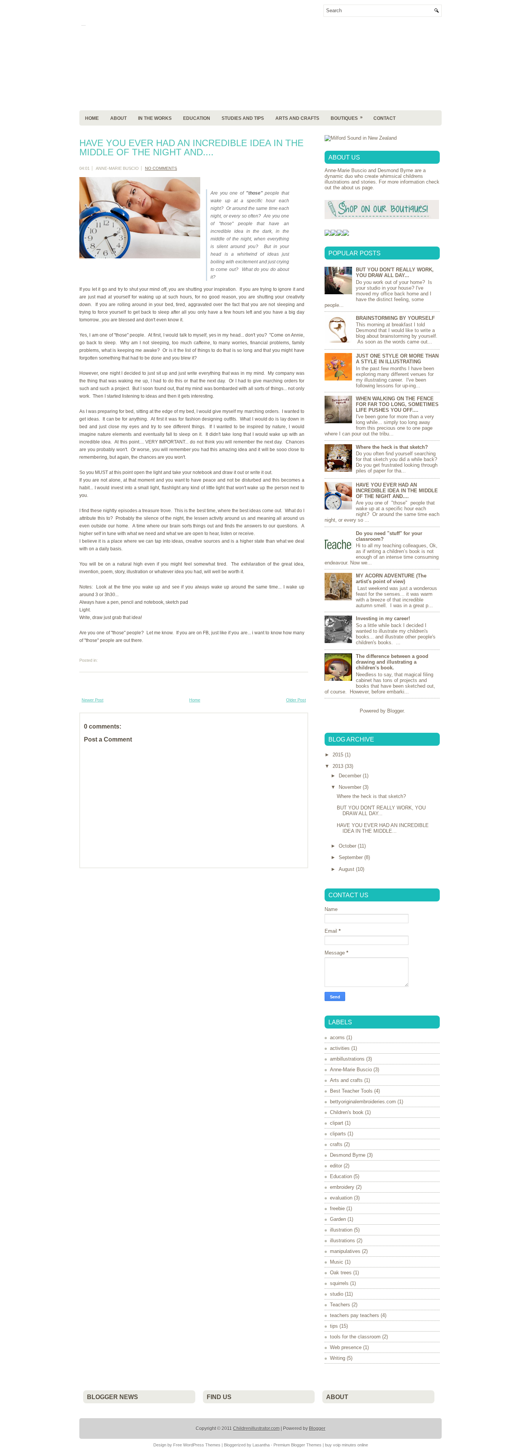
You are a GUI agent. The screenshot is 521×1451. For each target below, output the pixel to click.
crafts (336, 1144)
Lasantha (261, 1445)
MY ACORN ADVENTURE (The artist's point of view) (391, 578)
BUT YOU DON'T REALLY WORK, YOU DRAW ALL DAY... (395, 272)
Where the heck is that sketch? (392, 447)
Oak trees (341, 1272)
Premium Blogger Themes (297, 1445)
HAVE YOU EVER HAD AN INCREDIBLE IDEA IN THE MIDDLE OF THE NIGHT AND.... (191, 148)
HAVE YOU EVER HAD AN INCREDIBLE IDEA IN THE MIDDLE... (383, 828)
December (351, 776)
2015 (339, 755)
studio (336, 1294)
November (351, 787)
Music (336, 1262)
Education (196, 118)
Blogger (395, 711)
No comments (161, 168)
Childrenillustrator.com (256, 1428)
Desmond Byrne (347, 1155)
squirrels (339, 1283)
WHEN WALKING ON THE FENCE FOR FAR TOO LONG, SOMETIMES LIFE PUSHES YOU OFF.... (397, 404)
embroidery (342, 1187)
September (351, 857)
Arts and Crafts (297, 118)
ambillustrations (347, 1059)
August (347, 869)
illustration (341, 1230)
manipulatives (345, 1251)
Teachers (340, 1305)
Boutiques (347, 117)
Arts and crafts (346, 1080)
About (118, 118)
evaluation (341, 1198)
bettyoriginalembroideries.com (363, 1101)
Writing (337, 1358)
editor (336, 1166)
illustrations (342, 1240)
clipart (336, 1123)
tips (334, 1326)
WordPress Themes (201, 1445)
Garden (338, 1219)
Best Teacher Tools (351, 1091)
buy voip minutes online (346, 1445)
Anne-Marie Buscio (351, 1069)
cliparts (338, 1134)
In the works (155, 118)
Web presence (346, 1347)
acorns (337, 1037)
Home (92, 118)
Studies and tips (243, 118)
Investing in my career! (383, 618)
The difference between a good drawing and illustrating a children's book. (392, 662)
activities (340, 1048)
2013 (339, 766)
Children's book (346, 1112)
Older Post (296, 700)
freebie (337, 1208)
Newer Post (92, 700)
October (348, 846)
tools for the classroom (355, 1337)
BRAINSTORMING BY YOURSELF (395, 318)
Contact (384, 118)
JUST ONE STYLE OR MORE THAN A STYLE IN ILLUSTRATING (397, 358)
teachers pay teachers (354, 1315)
